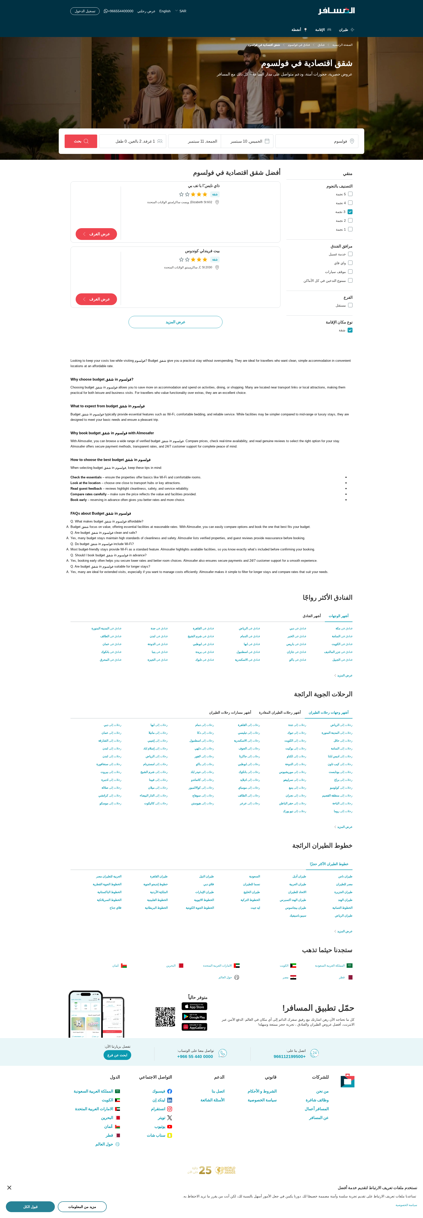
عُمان (108, 1126)
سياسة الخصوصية (262, 1100)
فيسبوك (158, 1091)
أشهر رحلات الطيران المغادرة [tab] (280, 712)
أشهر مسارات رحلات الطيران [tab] (230, 712)
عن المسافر (319, 1118)
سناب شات (156, 1135)
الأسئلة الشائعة (212, 1100)
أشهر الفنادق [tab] (312, 616)
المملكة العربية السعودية (93, 1091)
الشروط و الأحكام (262, 1091)
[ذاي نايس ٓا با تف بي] (251, 212)
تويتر (161, 1118)
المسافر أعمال (317, 1109)
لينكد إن (159, 1100)
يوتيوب (159, 1126)
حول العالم (104, 1144)
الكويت (107, 1100)
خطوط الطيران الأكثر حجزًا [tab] (329, 864)
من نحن (322, 1091)
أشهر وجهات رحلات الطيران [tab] (329, 712)
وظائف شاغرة (317, 1100)
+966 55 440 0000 (195, 1056)
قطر (109, 1135)
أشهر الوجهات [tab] (339, 616)
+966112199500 (290, 1056)
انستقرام (158, 1109)
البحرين (107, 1118)
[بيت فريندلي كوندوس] (251, 277)
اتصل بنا (218, 1091)
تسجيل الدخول (85, 11)
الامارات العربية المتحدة (94, 1109)
